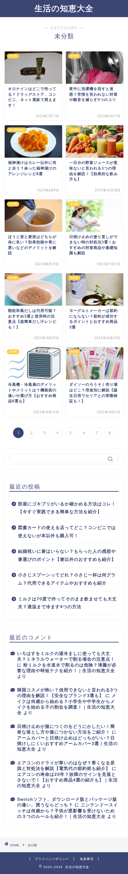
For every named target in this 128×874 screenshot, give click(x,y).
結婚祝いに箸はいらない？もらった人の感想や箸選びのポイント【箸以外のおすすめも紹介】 (67, 555)
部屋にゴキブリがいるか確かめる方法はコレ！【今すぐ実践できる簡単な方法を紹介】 (67, 508)
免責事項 (87, 859)
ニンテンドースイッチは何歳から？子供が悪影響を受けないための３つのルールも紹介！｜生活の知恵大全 (67, 811)
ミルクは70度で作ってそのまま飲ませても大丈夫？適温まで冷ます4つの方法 (67, 603)
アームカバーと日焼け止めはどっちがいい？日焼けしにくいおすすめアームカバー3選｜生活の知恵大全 (67, 744)
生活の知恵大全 (64, 8)
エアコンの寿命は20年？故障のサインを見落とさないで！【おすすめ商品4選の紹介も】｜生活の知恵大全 (67, 780)
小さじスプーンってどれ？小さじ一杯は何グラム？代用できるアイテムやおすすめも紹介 (67, 579)
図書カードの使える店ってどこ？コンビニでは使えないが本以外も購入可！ (67, 531)
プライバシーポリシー (52, 859)
